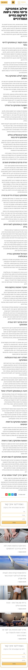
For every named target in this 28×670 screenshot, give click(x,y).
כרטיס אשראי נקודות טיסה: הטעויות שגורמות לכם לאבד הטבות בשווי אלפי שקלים (14, 575)
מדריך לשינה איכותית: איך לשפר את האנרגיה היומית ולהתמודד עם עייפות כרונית (14, 632)
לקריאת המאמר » (22, 552)
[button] (13, 2)
